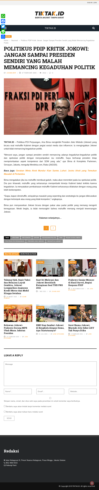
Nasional (8, 36)
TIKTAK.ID (76, 486)
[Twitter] (3, 26)
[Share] (3, 36)
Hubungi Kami (11, 465)
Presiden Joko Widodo (36, 241)
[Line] (3, 31)
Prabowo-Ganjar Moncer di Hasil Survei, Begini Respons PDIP (81, 282)
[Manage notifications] (92, 483)
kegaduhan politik (49, 237)
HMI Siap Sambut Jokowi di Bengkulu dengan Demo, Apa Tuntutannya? (50, 328)
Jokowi (36, 237)
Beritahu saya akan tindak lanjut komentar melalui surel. (29, 406)
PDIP (61, 237)
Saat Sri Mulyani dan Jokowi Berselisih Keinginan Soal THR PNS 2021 (49, 283)
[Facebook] (3, 21)
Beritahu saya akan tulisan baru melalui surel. (24, 412)
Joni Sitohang (58, 334)
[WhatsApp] (3, 16)
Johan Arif (11, 73)
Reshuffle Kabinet (54, 241)
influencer (26, 237)
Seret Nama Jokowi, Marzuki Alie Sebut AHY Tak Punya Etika (81, 328)
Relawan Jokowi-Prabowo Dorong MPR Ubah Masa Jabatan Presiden (15, 329)
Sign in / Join (92, 2)
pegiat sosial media (73, 237)
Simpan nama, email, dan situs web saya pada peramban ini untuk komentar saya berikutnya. (42, 401)
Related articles (11, 254)
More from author (28, 254)
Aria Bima (15, 237)
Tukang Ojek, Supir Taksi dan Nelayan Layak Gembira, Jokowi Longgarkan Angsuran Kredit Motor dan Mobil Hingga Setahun (17, 286)
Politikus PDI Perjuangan (14, 241)
